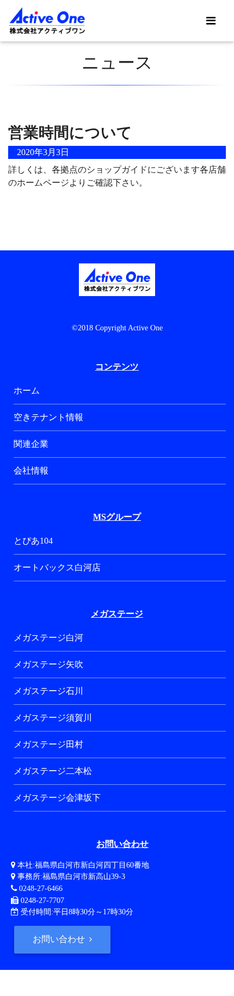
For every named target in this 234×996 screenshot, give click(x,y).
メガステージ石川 (48, 691)
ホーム (27, 390)
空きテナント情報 (48, 417)
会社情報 (31, 470)
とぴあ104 (33, 540)
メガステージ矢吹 (48, 664)
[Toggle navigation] (210, 20)
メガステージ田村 (48, 744)
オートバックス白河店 (57, 567)
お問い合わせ (60, 939)
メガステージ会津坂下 (57, 797)
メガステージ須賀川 (53, 717)
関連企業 (31, 443)
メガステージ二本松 (53, 771)
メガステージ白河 (48, 637)
